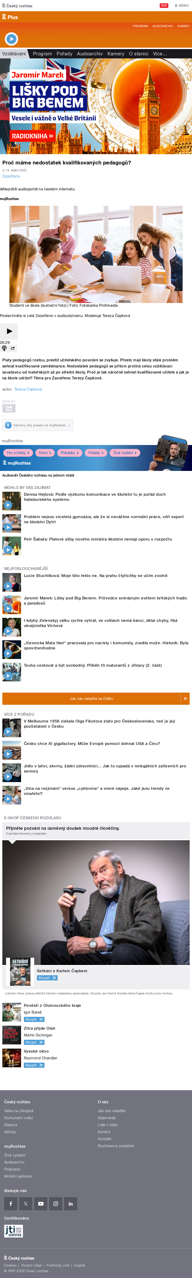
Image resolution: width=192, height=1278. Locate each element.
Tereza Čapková (28, 389)
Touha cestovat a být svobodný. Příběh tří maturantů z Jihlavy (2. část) (93, 665)
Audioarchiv (163, 26)
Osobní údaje (31, 1265)
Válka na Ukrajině (18, 1111)
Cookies (10, 1265)
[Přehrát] (9, 332)
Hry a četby (16, 453)
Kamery (183, 26)
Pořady (64, 54)
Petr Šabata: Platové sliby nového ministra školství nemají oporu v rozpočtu (98, 539)
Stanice (10, 1125)
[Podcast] (4, 348)
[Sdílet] (12, 348)
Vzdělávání (14, 54)
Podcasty (12, 1169)
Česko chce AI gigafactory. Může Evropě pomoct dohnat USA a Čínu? (92, 743)
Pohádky (68, 453)
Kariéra (104, 1132)
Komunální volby (18, 1118)
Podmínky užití (58, 1265)
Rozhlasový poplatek (116, 1146)
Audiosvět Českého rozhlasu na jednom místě (38, 475)
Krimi (43, 453)
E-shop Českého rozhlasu (32, 818)
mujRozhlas (12, 441)
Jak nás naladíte (112, 1111)
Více (160, 54)
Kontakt (104, 1139)
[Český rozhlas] (17, 5)
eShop (9, 1132)
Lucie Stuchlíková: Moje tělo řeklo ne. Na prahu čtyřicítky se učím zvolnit (96, 575)
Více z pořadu (19, 714)
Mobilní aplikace (18, 1176)
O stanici (138, 54)
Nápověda (107, 1118)
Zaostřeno (11, 176)
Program (140, 26)
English (79, 1265)
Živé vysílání (123, 453)
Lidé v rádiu (108, 1125)
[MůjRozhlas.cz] (9, 199)
